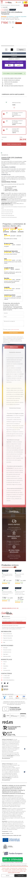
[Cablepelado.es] (8, 2)
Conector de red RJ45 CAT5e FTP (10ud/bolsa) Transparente (7, 593)
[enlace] (25, 748)
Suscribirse (14, 622)
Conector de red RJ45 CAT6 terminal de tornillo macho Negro (20, 593)
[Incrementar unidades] (12, 49)
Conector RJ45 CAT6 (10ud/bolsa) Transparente (19, 575)
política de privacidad (15, 329)
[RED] (2, 7)
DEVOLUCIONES (14, 347)
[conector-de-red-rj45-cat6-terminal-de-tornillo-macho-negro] (20, 590)
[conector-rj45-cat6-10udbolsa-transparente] (20, 572)
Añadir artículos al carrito (14, 144)
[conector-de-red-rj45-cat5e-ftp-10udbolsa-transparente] (7, 590)
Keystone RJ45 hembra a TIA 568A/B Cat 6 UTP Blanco (7, 575)
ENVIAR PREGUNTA (13, 332)
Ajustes (7, 875)
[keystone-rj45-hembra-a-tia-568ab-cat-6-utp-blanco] (7, 572)
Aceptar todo (20, 875)
